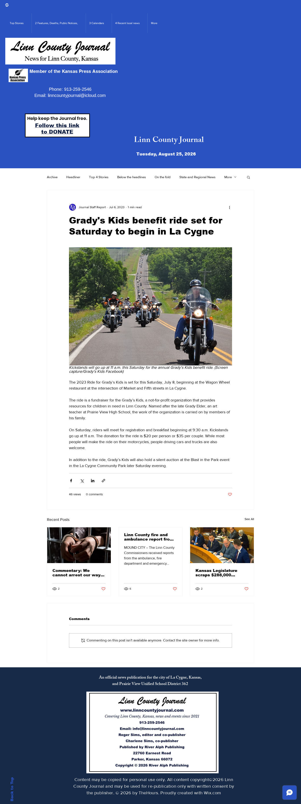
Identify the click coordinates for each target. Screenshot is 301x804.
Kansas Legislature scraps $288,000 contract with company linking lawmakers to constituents (220, 572)
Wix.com (212, 792)
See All (249, 519)
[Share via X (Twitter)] (82, 481)
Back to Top (12, 789)
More (228, 177)
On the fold (163, 177)
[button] (248, 177)
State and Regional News (197, 177)
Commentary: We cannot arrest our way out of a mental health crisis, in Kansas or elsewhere (76, 572)
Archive (52, 177)
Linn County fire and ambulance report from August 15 (149, 537)
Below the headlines (131, 177)
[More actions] (229, 207)
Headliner (73, 177)
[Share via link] (103, 481)
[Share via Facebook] (71, 481)
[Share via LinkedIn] (93, 481)
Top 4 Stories (98, 177)
